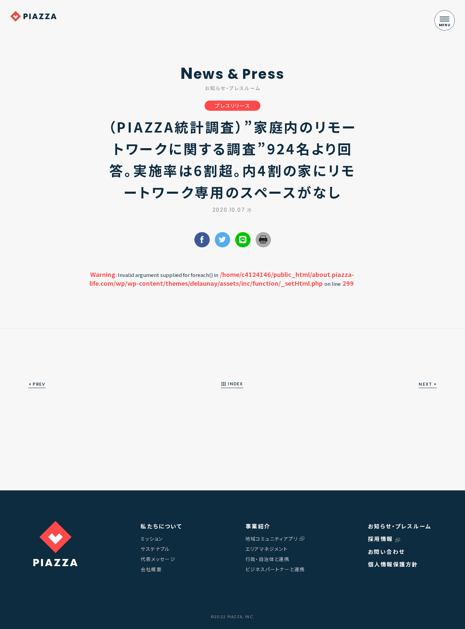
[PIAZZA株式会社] (55, 543)
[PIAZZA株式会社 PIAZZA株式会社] (33, 16)
